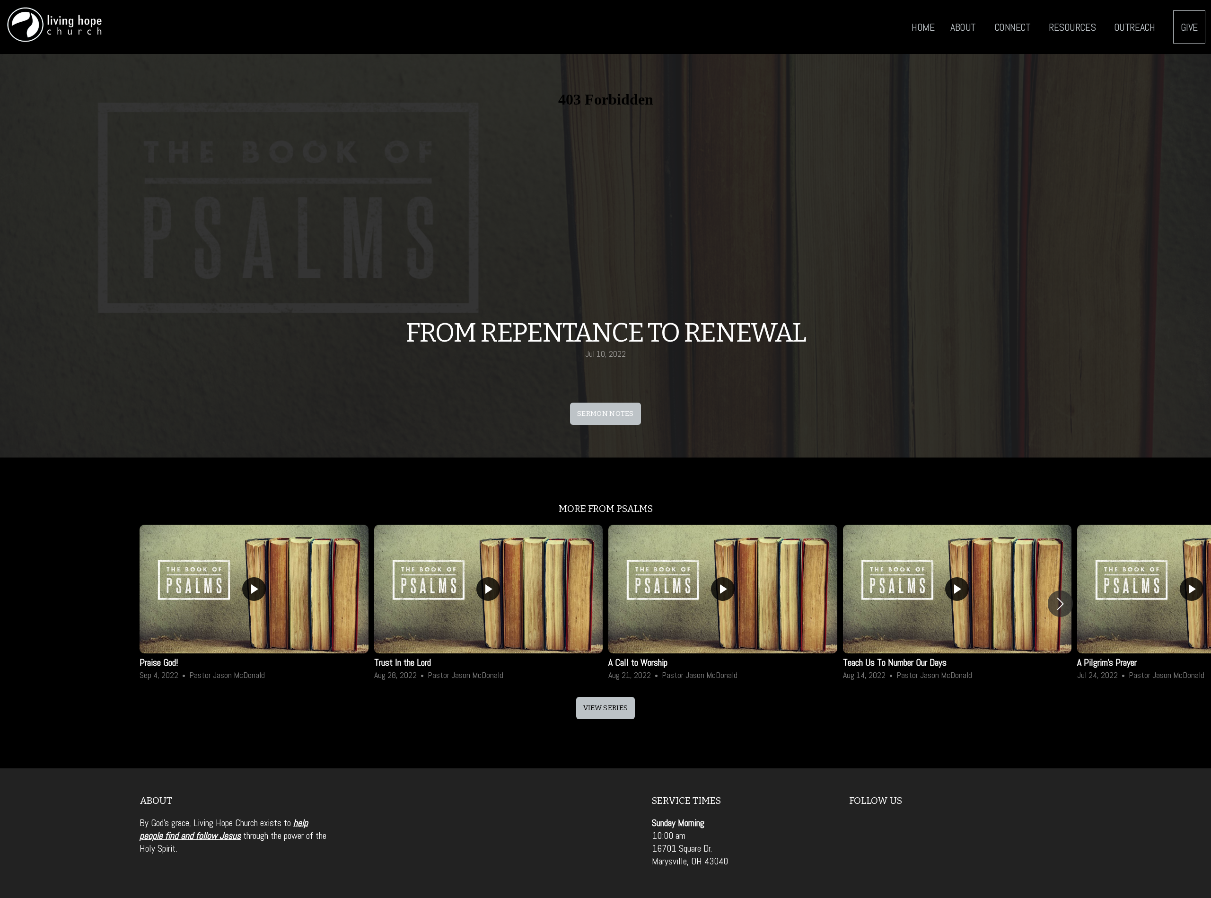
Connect (1013, 27)
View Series (605, 708)
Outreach (1135, 27)
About (964, 27)
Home (923, 27)
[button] (1060, 603)
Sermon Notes (605, 413)
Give (1189, 27)
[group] (254, 604)
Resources (1073, 27)
